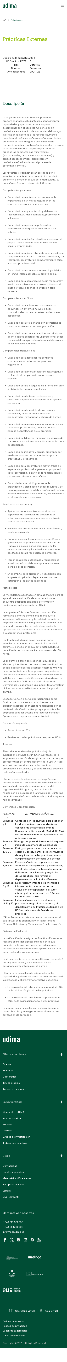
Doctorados (9, 1076)
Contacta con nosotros (18, 1213)
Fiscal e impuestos (13, 1172)
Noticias (7, 1124)
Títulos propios (11, 1082)
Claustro (7, 1130)
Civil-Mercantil (11, 1196)
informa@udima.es (13, 1231)
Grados (7, 1064)
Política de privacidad (15, 1325)
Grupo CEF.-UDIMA (13, 1112)
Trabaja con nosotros (15, 1143)
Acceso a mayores (13, 1089)
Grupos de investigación (16, 1136)
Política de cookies (13, 1321)
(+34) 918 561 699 (13, 1222)
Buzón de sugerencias (15, 1330)
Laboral (7, 1190)
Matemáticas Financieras (17, 1178)
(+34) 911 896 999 (13, 1227)
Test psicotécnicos (13, 1184)
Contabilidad (10, 1165)
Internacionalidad (12, 1118)
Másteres (8, 1070)
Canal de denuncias (14, 1335)
